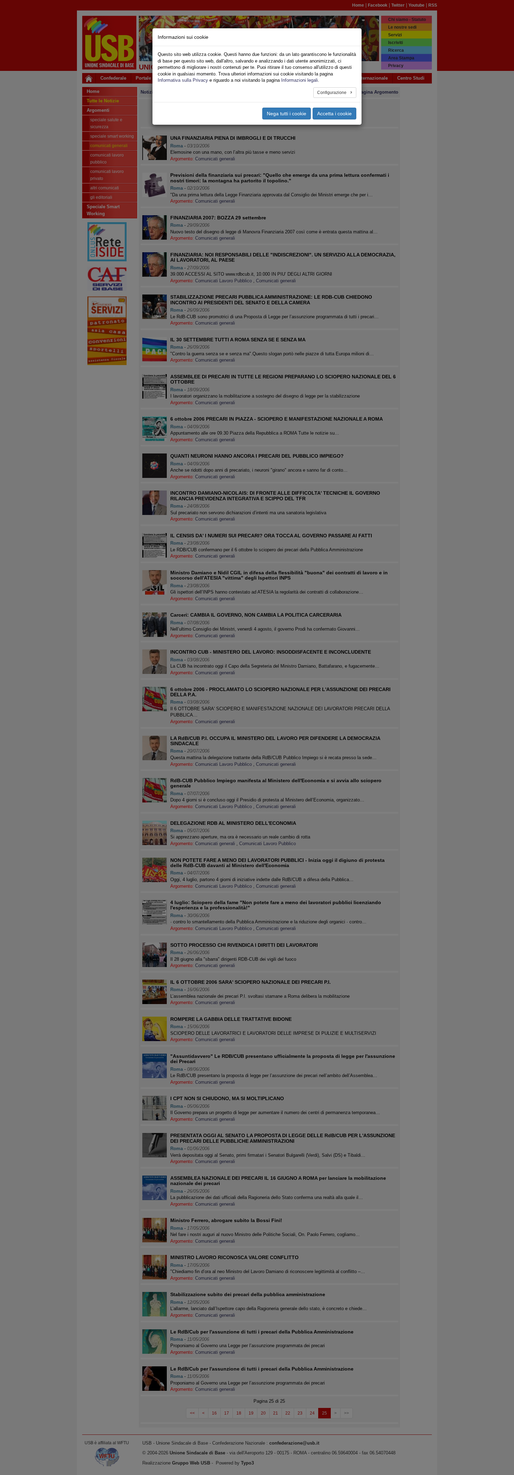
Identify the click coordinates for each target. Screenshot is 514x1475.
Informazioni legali (299, 80)
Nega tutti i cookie (286, 113)
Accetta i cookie (334, 113)
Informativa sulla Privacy (183, 80)
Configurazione (332, 92)
